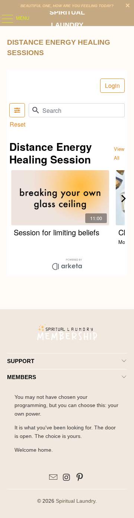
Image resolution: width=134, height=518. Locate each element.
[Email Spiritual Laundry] (53, 478)
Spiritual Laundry (67, 18)
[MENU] (3, 18)
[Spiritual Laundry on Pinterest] (80, 478)
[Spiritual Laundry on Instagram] (66, 478)
